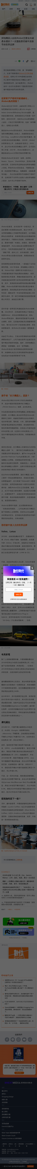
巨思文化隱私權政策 (21, 599)
